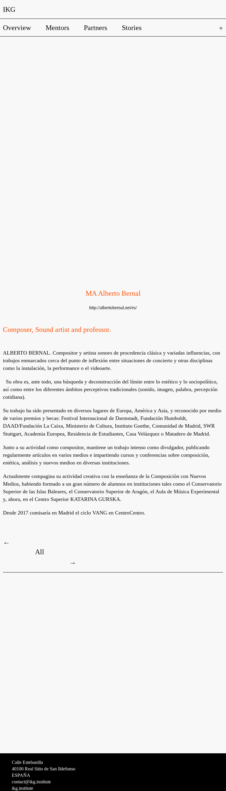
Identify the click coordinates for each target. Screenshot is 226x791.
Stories (132, 28)
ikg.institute (22, 788)
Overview (17, 28)
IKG (9, 9)
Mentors (57, 28)
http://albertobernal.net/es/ (113, 307)
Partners (95, 28)
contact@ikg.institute (31, 781)
